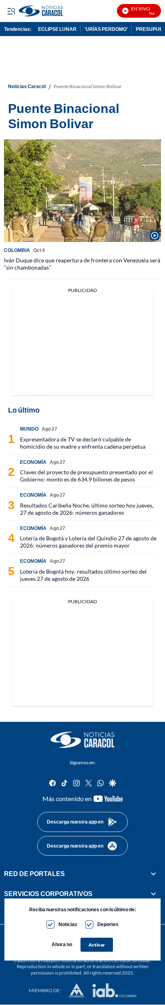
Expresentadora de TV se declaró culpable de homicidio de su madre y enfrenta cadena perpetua (82, 443)
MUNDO (29, 429)
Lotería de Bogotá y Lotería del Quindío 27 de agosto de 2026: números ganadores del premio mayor (88, 542)
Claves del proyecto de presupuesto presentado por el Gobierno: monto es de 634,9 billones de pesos (86, 476)
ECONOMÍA (33, 462)
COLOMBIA (17, 250)
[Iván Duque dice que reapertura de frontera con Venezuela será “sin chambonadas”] (82, 190)
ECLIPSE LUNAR (57, 29)
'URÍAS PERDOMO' (106, 29)
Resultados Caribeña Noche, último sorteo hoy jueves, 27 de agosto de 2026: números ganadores (86, 509)
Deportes (108, 924)
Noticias (67, 924)
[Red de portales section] (153, 873)
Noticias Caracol (27, 86)
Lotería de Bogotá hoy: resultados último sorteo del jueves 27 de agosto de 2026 (83, 575)
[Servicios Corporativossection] (153, 894)
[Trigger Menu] (11, 10)
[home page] (65, 11)
